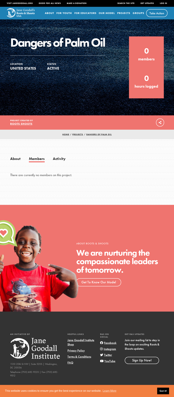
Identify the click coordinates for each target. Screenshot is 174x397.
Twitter (108, 355)
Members (37, 158)
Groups (138, 13)
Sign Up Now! (142, 360)
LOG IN (163, 3)
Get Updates (147, 3)
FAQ (70, 362)
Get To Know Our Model (98, 282)
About (49, 13)
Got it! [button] (163, 391)
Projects (123, 13)
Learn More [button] (109, 390)
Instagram (110, 349)
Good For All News (50, 3)
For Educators (85, 13)
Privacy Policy (76, 350)
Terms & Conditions (79, 357)
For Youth (64, 13)
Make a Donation (77, 3)
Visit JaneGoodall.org (20, 3)
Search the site (126, 3)
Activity (59, 158)
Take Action (157, 13)
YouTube (109, 361)
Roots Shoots (21, 124)
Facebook (110, 343)
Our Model (107, 13)
